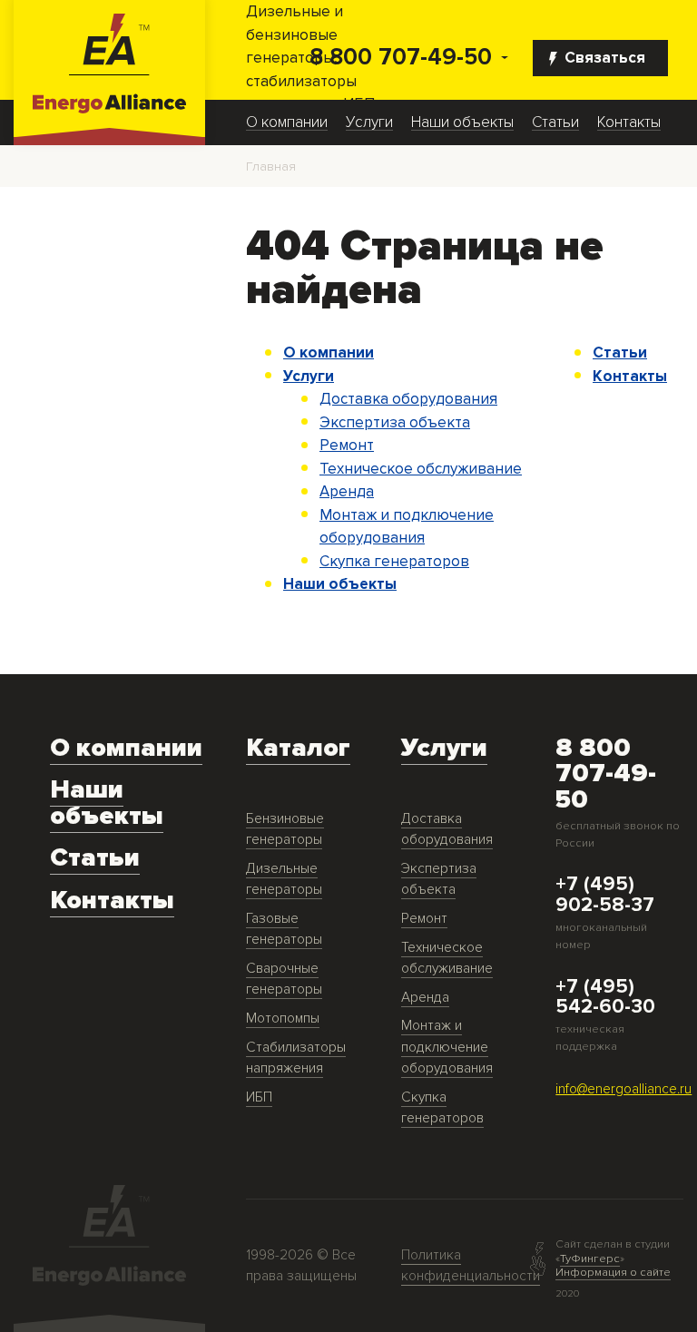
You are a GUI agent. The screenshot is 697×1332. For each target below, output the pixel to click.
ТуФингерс (590, 1258)
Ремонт (346, 445)
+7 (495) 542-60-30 (605, 997)
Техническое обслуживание (420, 468)
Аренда (346, 491)
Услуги (369, 122)
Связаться (604, 57)
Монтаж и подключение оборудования (447, 1047)
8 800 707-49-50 (400, 58)
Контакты (629, 122)
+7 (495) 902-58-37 (604, 895)
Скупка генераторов (394, 561)
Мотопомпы (282, 1018)
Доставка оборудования (408, 398)
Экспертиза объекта (394, 422)
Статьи (555, 122)
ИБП (259, 1097)
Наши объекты (462, 122)
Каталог (298, 748)
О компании (287, 122)
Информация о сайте (613, 1272)
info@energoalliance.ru (623, 1089)
